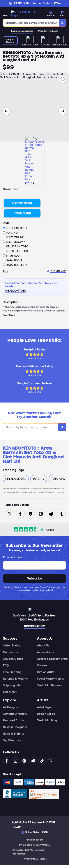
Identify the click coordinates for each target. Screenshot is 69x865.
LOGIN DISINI (22, 213)
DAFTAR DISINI (22, 203)
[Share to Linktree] (30, 513)
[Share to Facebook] (20, 513)
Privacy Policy (46, 587)
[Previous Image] (6, 111)
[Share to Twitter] (10, 513)
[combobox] (31, 22)
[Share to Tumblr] (61, 513)
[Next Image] (62, 111)
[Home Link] (25, 13)
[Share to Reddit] (51, 513)
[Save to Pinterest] (40, 513)
